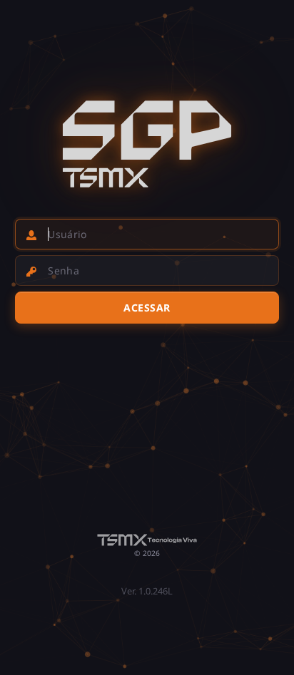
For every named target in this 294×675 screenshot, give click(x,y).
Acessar (147, 307)
